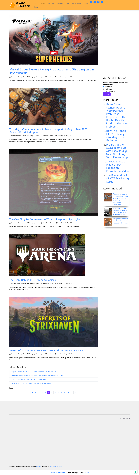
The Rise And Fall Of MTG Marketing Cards (117, 178)
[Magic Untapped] (19, 5)
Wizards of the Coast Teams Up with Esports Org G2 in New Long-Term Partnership (117, 151)
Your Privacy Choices (75, 472)
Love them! (108, 87)
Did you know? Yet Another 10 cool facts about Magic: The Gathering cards (120, 211)
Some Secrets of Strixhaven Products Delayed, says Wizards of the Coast (37, 376)
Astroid (39, 466)
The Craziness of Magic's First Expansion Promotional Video (117, 166)
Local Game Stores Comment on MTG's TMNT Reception (31, 383)
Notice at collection (57, 472)
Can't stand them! (110, 91)
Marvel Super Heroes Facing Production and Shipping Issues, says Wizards (52, 71)
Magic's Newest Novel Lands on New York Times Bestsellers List (33, 372)
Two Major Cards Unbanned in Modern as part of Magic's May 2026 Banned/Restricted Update (48, 130)
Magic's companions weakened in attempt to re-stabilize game (120, 221)
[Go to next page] (72, 392)
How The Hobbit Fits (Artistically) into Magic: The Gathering (116, 135)
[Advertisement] (116, 45)
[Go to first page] (32, 392)
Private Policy (125, 418)
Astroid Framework (57, 466)
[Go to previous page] (35, 392)
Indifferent (108, 89)
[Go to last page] (75, 392)
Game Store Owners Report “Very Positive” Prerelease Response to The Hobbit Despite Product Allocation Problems (117, 115)
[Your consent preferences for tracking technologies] (135, 471)
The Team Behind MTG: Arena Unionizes (32, 280)
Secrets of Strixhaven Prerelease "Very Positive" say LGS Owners (46, 350)
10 (68, 392)
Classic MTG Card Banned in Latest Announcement (29, 379)
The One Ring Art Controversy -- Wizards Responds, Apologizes (45, 219)
